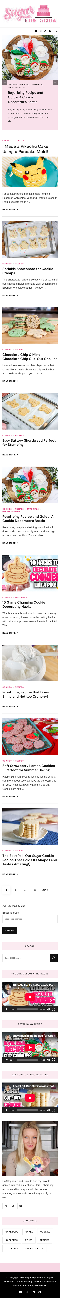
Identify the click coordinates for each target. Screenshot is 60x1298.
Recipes (19, 264)
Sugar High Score (34, 1277)
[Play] (6, 1009)
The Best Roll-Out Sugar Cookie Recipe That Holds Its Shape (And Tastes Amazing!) (29, 860)
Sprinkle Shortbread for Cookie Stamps (27, 271)
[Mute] (48, 1009)
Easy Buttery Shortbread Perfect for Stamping (29, 442)
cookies (34, 84)
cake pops (11, 1232)
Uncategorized (11, 511)
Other (28, 1240)
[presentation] (4, 82)
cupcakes (11, 1240)
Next (44, 890)
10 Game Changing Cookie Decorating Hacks (23, 604)
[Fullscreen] (53, 1009)
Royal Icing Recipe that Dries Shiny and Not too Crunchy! (25, 694)
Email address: (10, 912)
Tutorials (47, 84)
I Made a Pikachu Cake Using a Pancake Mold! (25, 148)
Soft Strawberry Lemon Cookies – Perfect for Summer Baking (28, 768)
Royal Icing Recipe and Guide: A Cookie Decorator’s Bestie (28, 518)
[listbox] (30, 82)
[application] (30, 997)
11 (36, 890)
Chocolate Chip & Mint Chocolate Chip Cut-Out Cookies (29, 356)
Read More (9, 209)
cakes (5, 141)
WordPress (40, 1285)
